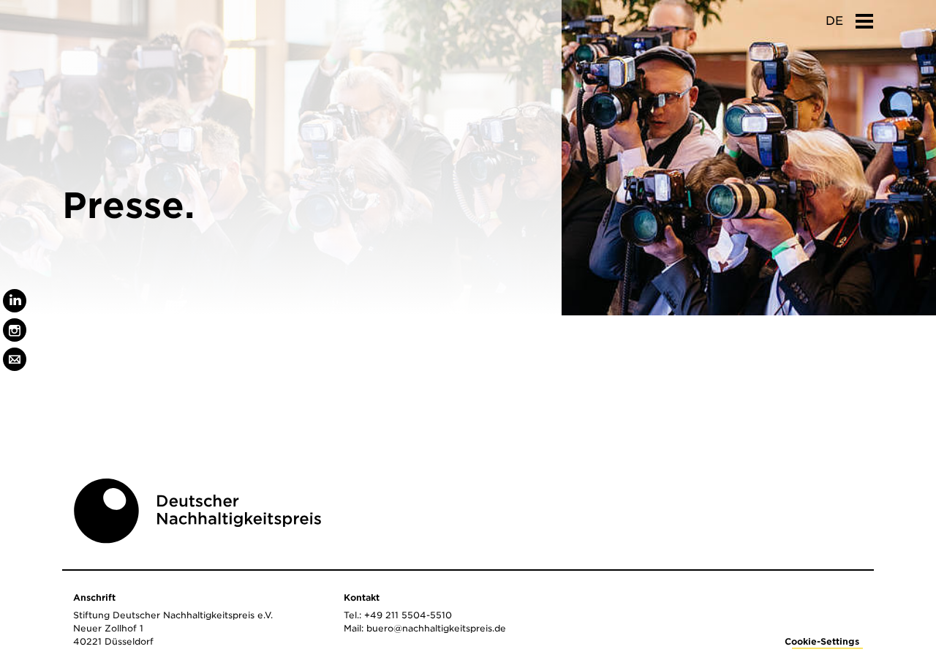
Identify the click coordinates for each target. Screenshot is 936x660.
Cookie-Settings (822, 641)
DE (834, 21)
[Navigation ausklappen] (864, 16)
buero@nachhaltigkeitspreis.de (436, 628)
